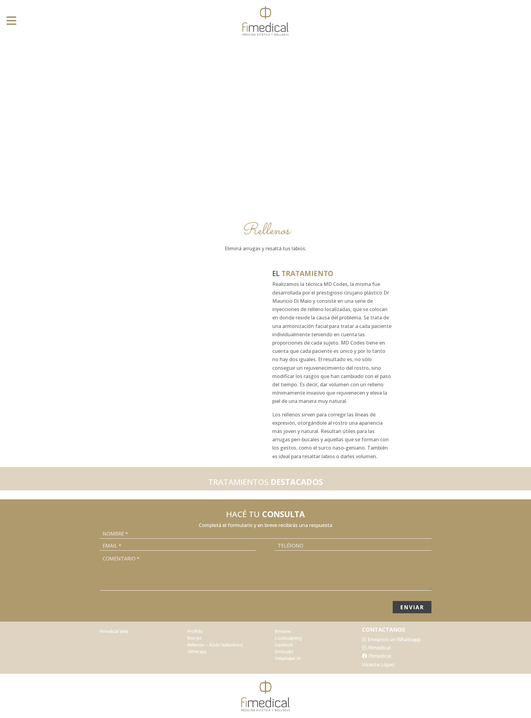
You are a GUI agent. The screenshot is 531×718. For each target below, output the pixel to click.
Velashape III (287, 658)
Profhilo (195, 631)
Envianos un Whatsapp (393, 639)
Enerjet (194, 638)
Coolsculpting (288, 638)
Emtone (283, 631)
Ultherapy (196, 652)
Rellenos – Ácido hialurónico (215, 645)
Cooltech (284, 645)
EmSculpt (284, 652)
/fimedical (378, 647)
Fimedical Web (114, 631)
